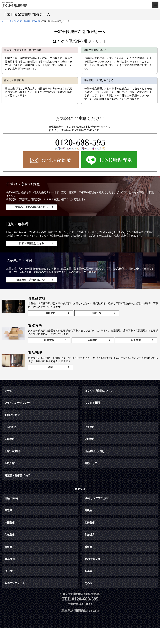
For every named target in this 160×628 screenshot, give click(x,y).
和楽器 (88, 571)
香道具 (88, 546)
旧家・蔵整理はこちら (31, 243)
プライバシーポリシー (17, 402)
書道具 (8, 546)
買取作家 (10, 463)
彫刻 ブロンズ (92, 559)
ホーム (8, 390)
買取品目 (51, 313)
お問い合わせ (12, 415)
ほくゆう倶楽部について (98, 390)
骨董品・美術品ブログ (17, 475)
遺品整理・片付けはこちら (32, 279)
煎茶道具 (90, 534)
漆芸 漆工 (10, 571)
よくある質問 (92, 402)
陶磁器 (88, 510)
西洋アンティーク (15, 583)
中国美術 (10, 522)
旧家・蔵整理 (12, 451)
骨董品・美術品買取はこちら (31, 207)
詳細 (50, 367)
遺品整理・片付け (95, 451)
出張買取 (49, 340)
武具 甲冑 (10, 559)
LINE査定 (10, 427)
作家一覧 (97, 313)
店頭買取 (93, 340)
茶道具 (8, 510)
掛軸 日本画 (11, 498)
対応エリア (91, 463)
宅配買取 (136, 340)
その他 (88, 583)
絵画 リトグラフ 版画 (96, 498)
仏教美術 (10, 534)
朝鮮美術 (90, 522)
